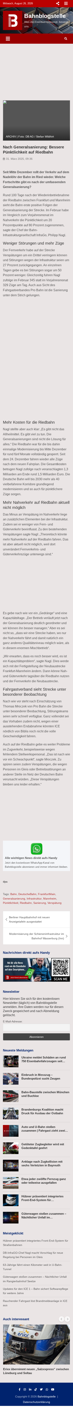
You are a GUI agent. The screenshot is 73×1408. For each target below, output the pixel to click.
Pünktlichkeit (10, 902)
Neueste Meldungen (18, 1050)
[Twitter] (41, 1389)
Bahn (13, 894)
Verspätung (54, 902)
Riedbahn (26, 902)
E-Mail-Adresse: (13, 1021)
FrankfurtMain (46, 894)
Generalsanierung (14, 898)
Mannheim (49, 898)
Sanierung (39, 902)
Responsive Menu (58, 3)
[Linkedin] (30, 1389)
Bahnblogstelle (45, 16)
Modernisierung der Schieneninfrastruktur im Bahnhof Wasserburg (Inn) (36, 936)
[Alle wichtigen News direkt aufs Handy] (36, 856)
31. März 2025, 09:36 (19, 158)
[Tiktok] (35, 1389)
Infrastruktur (34, 898)
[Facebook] (19, 1389)
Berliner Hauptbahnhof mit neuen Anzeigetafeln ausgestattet (29, 919)
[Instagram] (24, 1389)
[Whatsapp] (47, 1389)
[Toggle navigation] (8, 39)
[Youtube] (53, 1389)
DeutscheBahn (27, 894)
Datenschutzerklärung (36, 1402)
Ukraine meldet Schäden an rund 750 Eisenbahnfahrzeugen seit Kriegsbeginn (43, 1061)
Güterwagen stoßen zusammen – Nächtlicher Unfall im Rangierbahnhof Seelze (43, 1217)
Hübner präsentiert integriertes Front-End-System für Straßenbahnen (42, 1200)
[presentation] (61, 1319)
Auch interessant (16, 1319)
